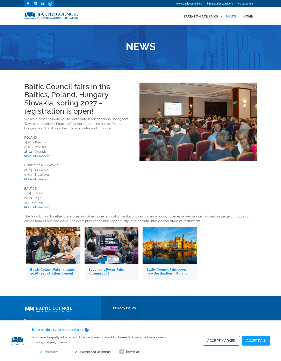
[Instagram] (50, 3)
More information (36, 156)
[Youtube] (42, 3)
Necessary (51, 351)
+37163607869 (246, 3)
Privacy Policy (124, 308)
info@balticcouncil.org (220, 3)
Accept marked (221, 341)
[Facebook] (27, 3)
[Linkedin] (35, 3)
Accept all (256, 341)
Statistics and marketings (95, 351)
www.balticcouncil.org (189, 3)
